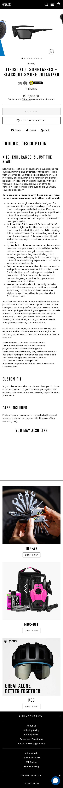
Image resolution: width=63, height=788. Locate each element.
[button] (55, 780)
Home (31, 63)
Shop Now (31, 630)
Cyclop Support (30, 775)
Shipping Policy (31, 730)
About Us (31, 725)
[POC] (31, 667)
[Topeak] (31, 515)
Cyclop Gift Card (31, 757)
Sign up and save (30, 716)
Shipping (26, 99)
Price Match (31, 753)
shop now (31, 706)
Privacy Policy (31, 734)
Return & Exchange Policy (31, 743)
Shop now (31, 555)
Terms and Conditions (31, 739)
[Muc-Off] (31, 591)
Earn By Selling (31, 766)
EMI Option (31, 762)
